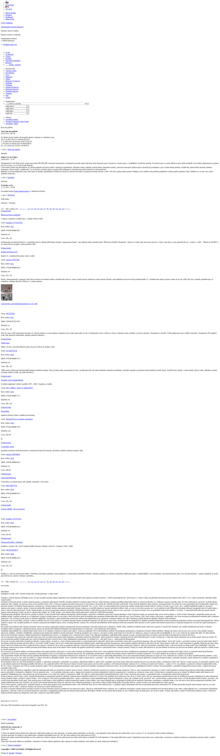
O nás (8, 52)
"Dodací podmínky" (14, 745)
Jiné (7, 95)
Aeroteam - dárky (12, 124)
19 (50, 209)
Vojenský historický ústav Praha (17, 121)
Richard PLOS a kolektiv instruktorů (19, 419)
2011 (12, 227)
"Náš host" (11, 195)
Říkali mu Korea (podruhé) (11, 215)
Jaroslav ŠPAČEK (12, 260)
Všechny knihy (11, 71)
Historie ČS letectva (13, 81)
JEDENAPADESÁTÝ (9, 252)
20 (54, 209)
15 (38, 209)
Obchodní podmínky (13, 61)
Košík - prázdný (13, 65)
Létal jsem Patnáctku (8, 478)
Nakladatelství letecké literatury (12, 27)
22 (60, 209)
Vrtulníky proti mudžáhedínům (12, 380)
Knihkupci (9, 17)
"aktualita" (11, 177)
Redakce (9, 15)
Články (8, 56)
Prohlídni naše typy (10, 45)
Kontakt (8, 59)
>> (68, 209)
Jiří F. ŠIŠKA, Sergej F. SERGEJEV (19, 388)
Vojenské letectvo (12, 91)
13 (32, 209)
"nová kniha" (12, 719)
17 (44, 209)
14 (35, 209)
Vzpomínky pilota (7, 447)
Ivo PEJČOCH (11, 351)
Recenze (9, 63)
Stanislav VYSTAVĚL (14, 223)
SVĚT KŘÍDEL (7, 23)
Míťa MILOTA (11, 486)
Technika (9, 83)
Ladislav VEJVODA (13, 519)
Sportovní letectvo (12, 87)
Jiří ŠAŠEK (10, 314)
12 (29, 209)
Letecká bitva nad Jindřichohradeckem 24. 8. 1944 (19, 304)
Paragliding (5, 411)
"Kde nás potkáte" (13, 149)
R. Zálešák (10, 753)
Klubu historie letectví (21, 191)
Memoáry (9, 77)
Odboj (8, 79)
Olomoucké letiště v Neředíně (11, 542)
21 (57, 209)
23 (63, 209)
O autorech (10, 54)
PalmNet (19, 753)
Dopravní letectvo (12, 89)
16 (41, 209)
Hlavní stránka (11, 13)
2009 (12, 554)
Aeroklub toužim (12, 119)
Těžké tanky (5, 343)
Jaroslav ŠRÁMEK (13, 454)
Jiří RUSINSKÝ (12, 550)
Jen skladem (10, 73)
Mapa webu (10, 19)
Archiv (8, 98)
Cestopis (9, 93)
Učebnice (9, 85)
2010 (12, 355)
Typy (7, 75)
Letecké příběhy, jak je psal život (13, 509)
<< (21, 209)
